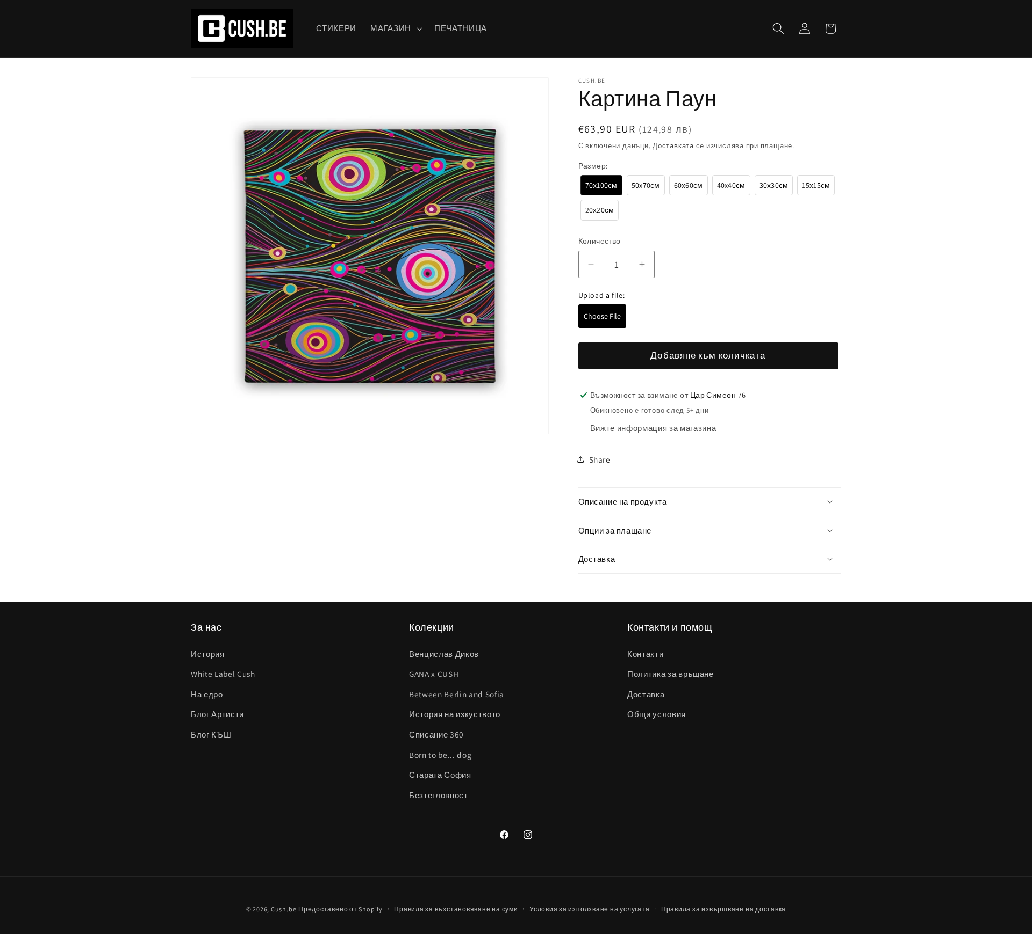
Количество (599, 241)
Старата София (440, 774)
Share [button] (600, 459)
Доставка (645, 694)
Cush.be (283, 909)
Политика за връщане (670, 673)
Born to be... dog (440, 754)
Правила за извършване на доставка (723, 909)
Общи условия (656, 714)
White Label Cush (223, 673)
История (208, 653)
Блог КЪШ (211, 734)
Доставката (673, 145)
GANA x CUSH (433, 673)
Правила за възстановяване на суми (456, 909)
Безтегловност (438, 795)
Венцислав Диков (444, 653)
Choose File (602, 315)
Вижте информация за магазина (653, 427)
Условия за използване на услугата (589, 909)
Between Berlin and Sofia (456, 694)
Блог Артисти (217, 714)
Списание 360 (436, 734)
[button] (395, 28)
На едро (207, 694)
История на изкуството (454, 714)
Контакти (645, 653)
